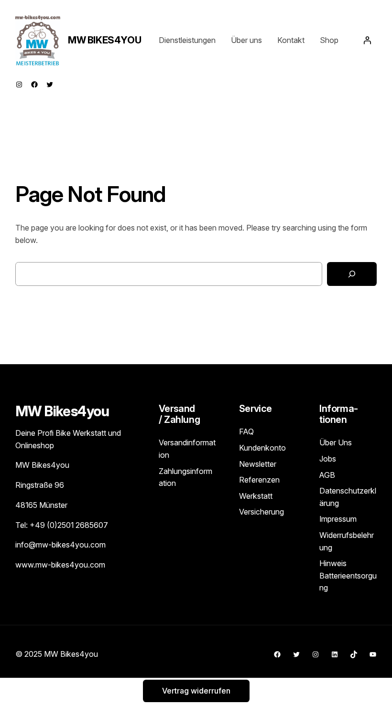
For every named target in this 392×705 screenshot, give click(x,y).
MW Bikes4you (104, 40)
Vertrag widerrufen (196, 691)
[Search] (352, 274)
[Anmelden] (367, 40)
